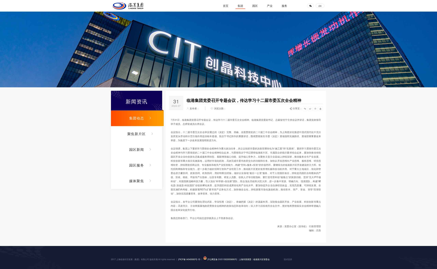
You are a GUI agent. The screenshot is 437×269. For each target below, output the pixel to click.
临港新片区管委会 (261, 259)
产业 (269, 6)
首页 (225, 6)
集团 (240, 6)
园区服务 (136, 165)
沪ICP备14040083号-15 (189, 259)
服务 (284, 6)
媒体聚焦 (136, 180)
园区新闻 (136, 149)
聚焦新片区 (136, 133)
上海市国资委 (245, 259)
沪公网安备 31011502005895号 (222, 259)
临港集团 (128, 6)
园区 (255, 6)
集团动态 (136, 117)
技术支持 (288, 259)
